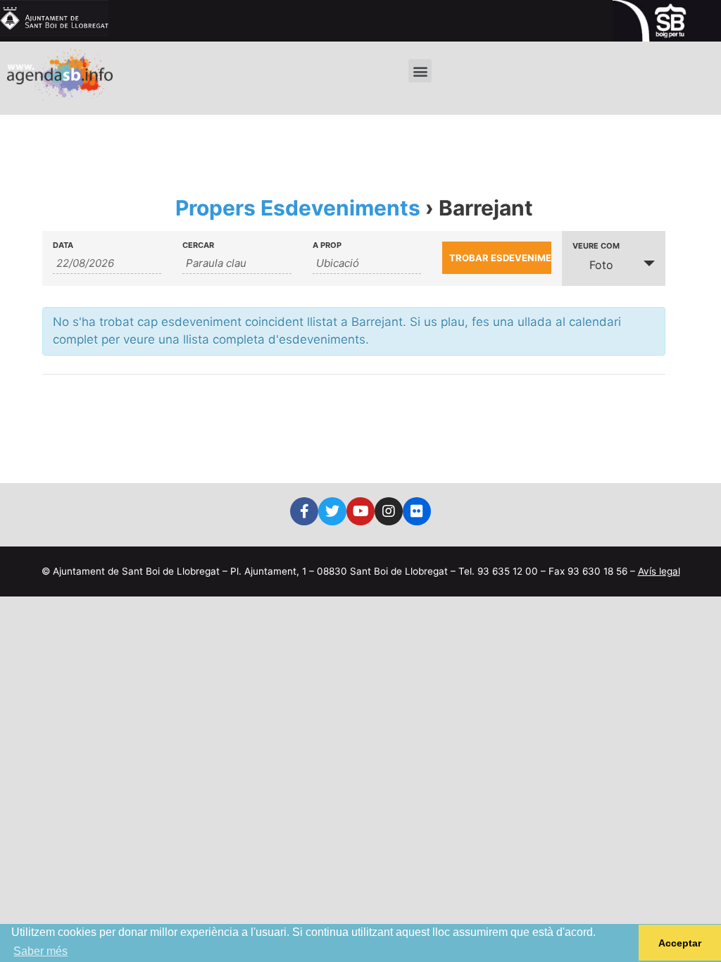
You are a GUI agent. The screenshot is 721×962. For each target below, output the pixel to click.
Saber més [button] (40, 951)
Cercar (198, 245)
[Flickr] (417, 511)
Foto (601, 265)
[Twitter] (332, 511)
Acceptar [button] (679, 943)
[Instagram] (389, 511)
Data (63, 245)
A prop (327, 245)
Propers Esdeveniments (297, 207)
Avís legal (659, 571)
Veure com (596, 246)
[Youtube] (360, 511)
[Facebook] (304, 511)
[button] (420, 70)
